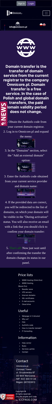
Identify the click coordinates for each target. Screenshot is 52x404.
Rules (24, 346)
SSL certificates (28, 298)
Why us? (25, 319)
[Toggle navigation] (46, 13)
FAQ (23, 322)
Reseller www (27, 289)
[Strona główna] (21, 13)
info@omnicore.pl (18, 27)
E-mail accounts (28, 301)
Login (31, 3)
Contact (25, 352)
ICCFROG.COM (28, 399)
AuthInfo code (27, 325)
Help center (26, 343)
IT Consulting (27, 331)
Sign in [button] (21, 3)
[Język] (41, 24)
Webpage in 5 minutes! (31, 316)
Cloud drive (26, 304)
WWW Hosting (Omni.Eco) (32, 280)
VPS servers (27, 292)
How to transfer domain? (32, 328)
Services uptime (28, 349)
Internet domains (28, 295)
